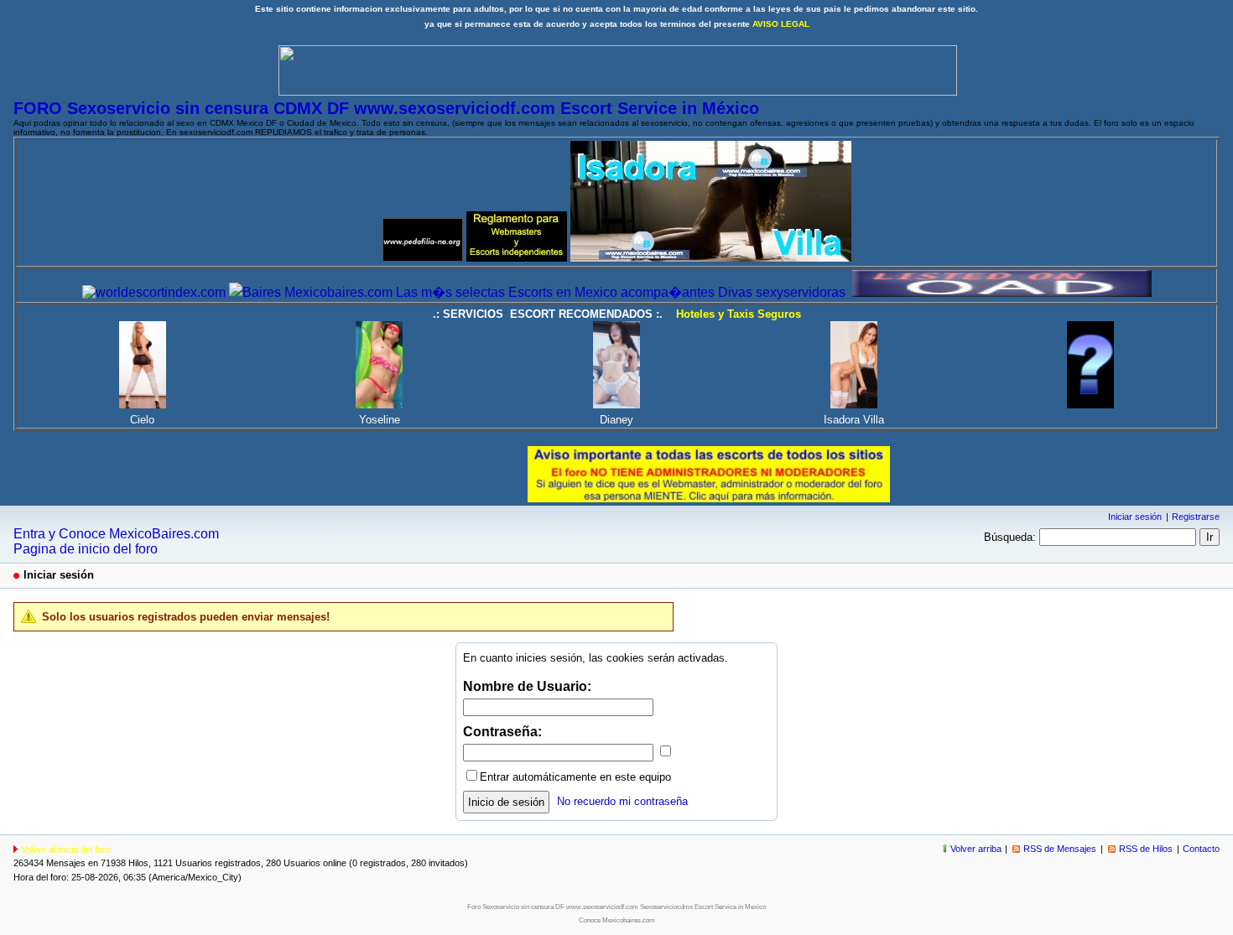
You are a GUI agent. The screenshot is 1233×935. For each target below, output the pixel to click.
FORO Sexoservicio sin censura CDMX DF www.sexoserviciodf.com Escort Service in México (386, 108)
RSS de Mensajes (1059, 849)
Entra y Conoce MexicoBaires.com (116, 534)
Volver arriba (975, 849)
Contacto (1201, 849)
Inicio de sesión (506, 802)
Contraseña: (502, 732)
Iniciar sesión (1135, 517)
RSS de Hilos (1146, 849)
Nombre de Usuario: (527, 686)
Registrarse (1196, 517)
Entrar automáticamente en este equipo (575, 777)
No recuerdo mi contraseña (622, 801)
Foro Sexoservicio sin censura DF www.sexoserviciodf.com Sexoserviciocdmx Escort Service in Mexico (616, 907)
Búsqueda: (1010, 537)
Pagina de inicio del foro (85, 549)
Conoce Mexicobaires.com (617, 920)
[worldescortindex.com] (154, 292)
